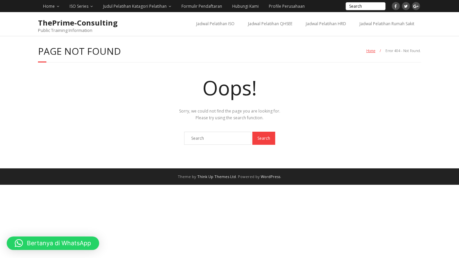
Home (49, 6)
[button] (53, 243)
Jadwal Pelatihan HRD (326, 24)
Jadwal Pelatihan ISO (215, 24)
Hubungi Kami (245, 6)
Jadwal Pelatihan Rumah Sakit (387, 24)
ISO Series (79, 6)
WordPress (270, 176)
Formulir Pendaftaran (201, 6)
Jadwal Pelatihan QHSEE (270, 24)
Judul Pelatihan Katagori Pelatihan (135, 6)
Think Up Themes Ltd (216, 176)
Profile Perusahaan (287, 6)
